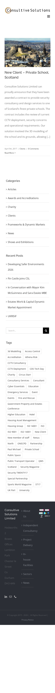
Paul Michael (14, 449)
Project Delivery (27, 542)
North (11, 443)
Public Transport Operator (21, 461)
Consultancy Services (18, 380)
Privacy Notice (28, 619)
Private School (32, 449)
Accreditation (14, 357)
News (11, 233)
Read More (9, 153)
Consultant (38, 380)
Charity (12, 207)
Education (33, 386)
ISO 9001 (12, 431)
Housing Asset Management (22, 420)
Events (11, 398)
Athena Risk (31, 357)
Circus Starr (25, 374)
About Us (26, 513)
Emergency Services (18, 392)
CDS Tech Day (37, 368)
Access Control (32, 351)
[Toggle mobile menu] (48, 16)
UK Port (11, 490)
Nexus (36, 437)
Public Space (14, 455)
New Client (40, 431)
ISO (42, 425)
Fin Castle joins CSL (19, 278)
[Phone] (15, 596)
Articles (12, 189)
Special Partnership (18, 478)
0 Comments (33, 148)
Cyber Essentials (16, 386)
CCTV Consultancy (17, 362)
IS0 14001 (32, 425)
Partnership (36, 443)
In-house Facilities (27, 559)
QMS (40, 461)
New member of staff (18, 437)
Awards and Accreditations (23, 198)
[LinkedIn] (6, 596)
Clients (22, 148)
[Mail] (10, 596)
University (24, 490)
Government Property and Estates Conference (25, 406)
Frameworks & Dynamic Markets (26, 224)
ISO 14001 (26, 431)
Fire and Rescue (26, 398)
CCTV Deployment (17, 368)
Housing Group (15, 425)
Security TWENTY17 (18, 472)
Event (35, 392)
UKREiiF (12, 316)
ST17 (37, 484)
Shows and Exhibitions (21, 242)
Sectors (27, 574)
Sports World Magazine (19, 484)
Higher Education (16, 414)
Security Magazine (29, 466)
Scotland (12, 466)
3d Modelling (14, 351)
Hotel (32, 414)
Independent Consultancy (27, 528)
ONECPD (22, 443)
